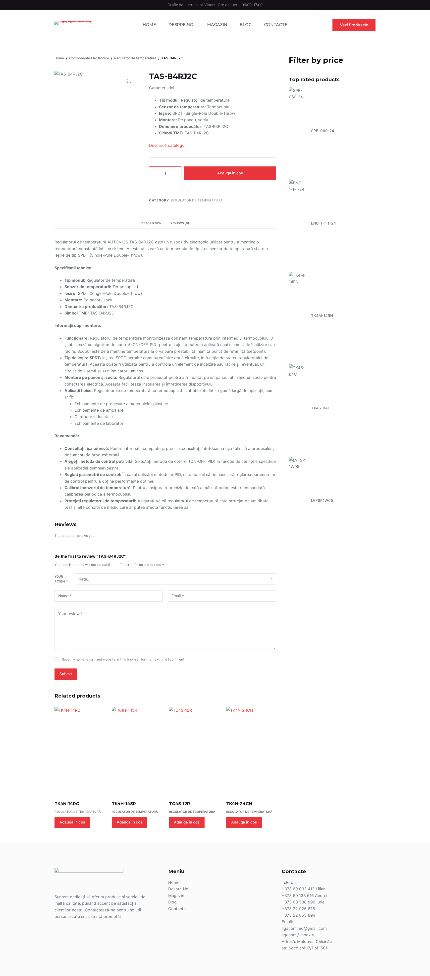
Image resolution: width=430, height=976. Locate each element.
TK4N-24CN (239, 803)
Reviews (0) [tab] (179, 223)
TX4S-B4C (320, 408)
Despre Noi (181, 24)
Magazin (217, 24)
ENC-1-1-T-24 (323, 223)
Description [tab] (151, 223)
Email (177, 595)
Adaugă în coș (230, 173)
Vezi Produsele (354, 24)
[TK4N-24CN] (251, 750)
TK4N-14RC (66, 803)
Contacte (275, 24)
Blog (246, 24)
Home (149, 24)
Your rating (61, 579)
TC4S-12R (179, 803)
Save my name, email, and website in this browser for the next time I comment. (123, 659)
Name (64, 595)
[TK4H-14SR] (136, 750)
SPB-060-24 (322, 130)
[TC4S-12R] (194, 750)
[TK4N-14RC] (79, 750)
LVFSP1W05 (322, 500)
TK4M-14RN (322, 315)
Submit (65, 673)
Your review (70, 613)
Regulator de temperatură (197, 200)
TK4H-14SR (124, 803)
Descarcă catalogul (167, 145)
